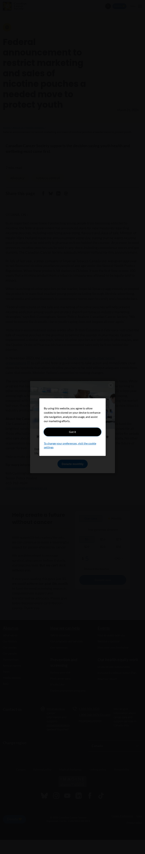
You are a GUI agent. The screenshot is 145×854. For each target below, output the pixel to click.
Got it (72, 431)
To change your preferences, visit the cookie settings (70, 445)
